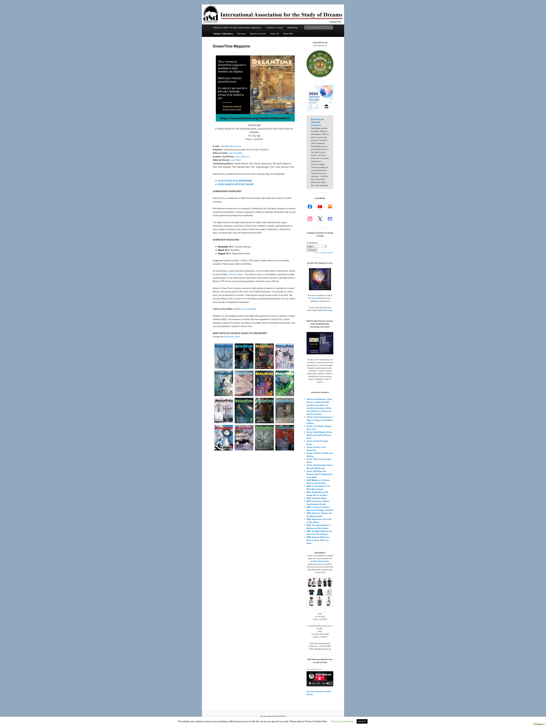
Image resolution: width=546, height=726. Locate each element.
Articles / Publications (223, 33)
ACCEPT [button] (362, 721)
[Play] (310, 683)
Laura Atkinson (242, 156)
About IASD (288, 33)
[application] (320, 678)
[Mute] (327, 683)
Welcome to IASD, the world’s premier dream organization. (237, 27)
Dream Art (274, 33)
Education (241, 33)
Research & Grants (258, 33)
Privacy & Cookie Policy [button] (342, 721)
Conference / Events (274, 27)
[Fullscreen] (331, 683)
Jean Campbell (235, 152)
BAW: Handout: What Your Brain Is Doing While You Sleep (318, 540)
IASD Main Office (232, 336)
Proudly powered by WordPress (273, 716)
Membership (293, 27)
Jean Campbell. (236, 274)
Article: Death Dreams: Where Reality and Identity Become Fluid (319, 435)
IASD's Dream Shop (321, 561)
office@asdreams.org (231, 146)
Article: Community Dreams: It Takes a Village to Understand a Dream (320, 420)
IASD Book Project (325, 310)
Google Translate (327, 253)
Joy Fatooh (236, 159)
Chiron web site (318, 298)
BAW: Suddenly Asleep (317, 498)
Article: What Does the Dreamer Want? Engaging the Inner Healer (319, 474)
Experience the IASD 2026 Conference (317, 122)
